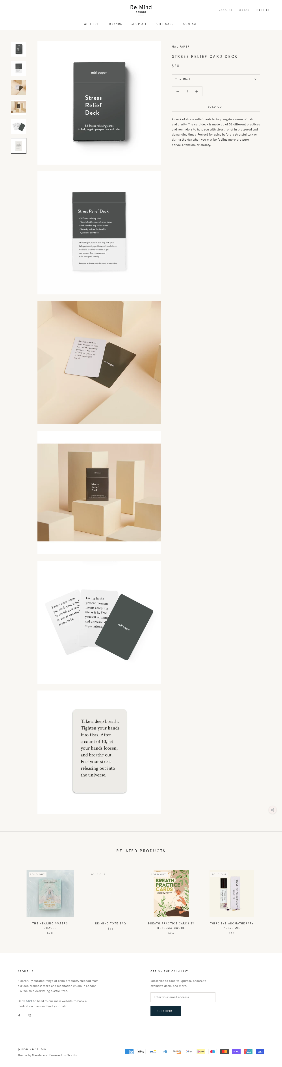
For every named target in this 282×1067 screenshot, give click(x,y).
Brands (115, 24)
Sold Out (216, 106)
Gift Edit (92, 24)
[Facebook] (19, 1015)
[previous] (14, 898)
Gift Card (165, 24)
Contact (190, 24)
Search (244, 10)
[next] (268, 898)
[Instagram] (29, 1015)
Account (225, 10)
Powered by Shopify (63, 1055)
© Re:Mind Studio (32, 1049)
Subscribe (166, 1011)
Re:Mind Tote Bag (110, 923)
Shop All (139, 24)
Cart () (263, 10)
